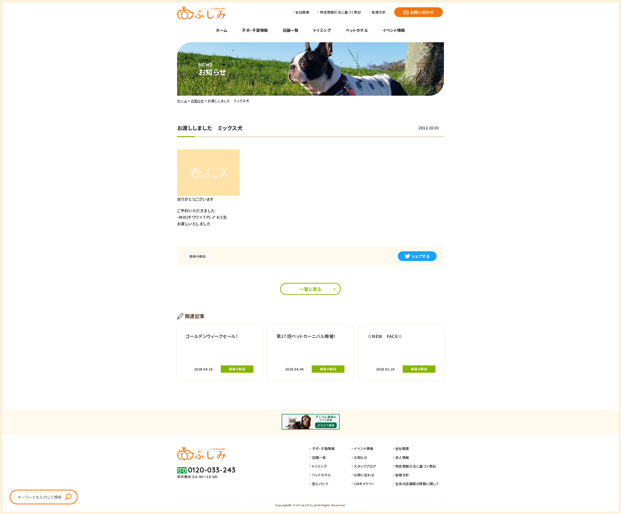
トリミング (322, 30)
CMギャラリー (364, 484)
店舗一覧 (291, 30)
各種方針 (379, 12)
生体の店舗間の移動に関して (417, 484)
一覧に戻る (310, 289)
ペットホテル (356, 30)
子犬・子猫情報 (255, 30)
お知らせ (197, 100)
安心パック (320, 484)
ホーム (221, 30)
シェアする (420, 256)
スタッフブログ (365, 466)
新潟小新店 (197, 256)
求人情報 (402, 457)
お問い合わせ (422, 12)
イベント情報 (394, 30)
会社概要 (302, 12)
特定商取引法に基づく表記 (340, 12)
